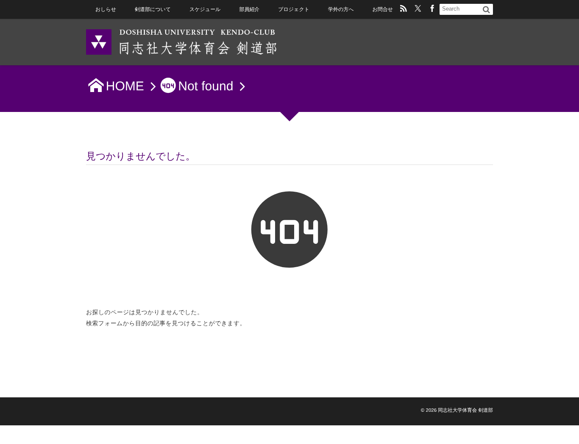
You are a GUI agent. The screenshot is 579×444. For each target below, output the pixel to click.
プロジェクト (293, 9)
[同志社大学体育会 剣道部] (181, 41)
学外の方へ (341, 9)
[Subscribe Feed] (403, 9)
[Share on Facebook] (432, 9)
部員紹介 (249, 9)
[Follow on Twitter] (418, 9)
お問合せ (382, 9)
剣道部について (153, 9)
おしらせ (105, 9)
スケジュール (204, 9)
